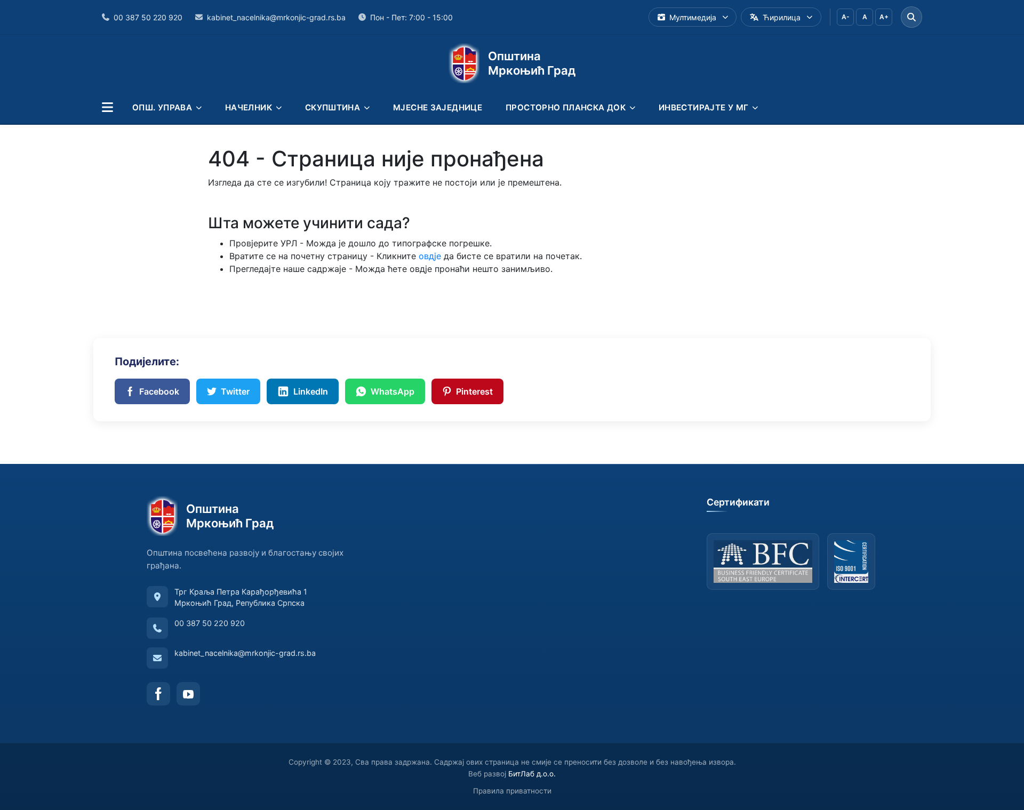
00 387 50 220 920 (209, 623)
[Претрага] (911, 17)
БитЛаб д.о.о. (532, 773)
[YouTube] (188, 693)
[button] (107, 108)
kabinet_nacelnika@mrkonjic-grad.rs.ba (245, 652)
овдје (430, 256)
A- (846, 17)
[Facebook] (158, 693)
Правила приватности (512, 791)
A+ (884, 17)
